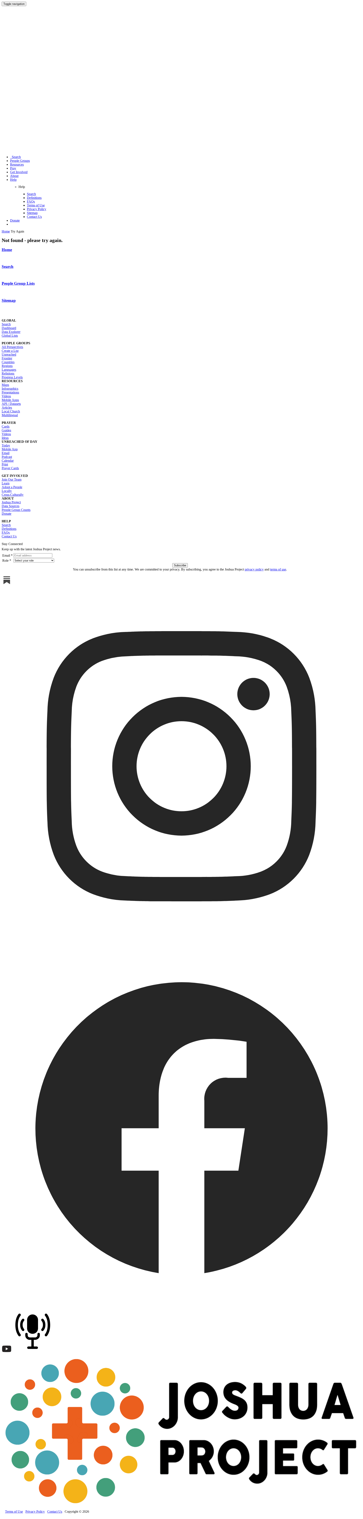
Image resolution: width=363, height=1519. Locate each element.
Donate (15, 220)
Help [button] (13, 179)
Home (7, 249)
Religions (8, 373)
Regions (7, 366)
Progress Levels (12, 377)
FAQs (31, 201)
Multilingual (10, 415)
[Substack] (7, 584)
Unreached (9, 354)
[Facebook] (181, 1306)
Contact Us (34, 216)
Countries (8, 362)
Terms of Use (36, 205)
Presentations (10, 392)
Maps (5, 385)
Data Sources (10, 506)
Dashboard (9, 328)
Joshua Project (11, 502)
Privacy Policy (36, 209)
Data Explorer (11, 332)
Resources (17, 164)
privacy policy (254, 569)
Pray (13, 168)
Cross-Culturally (13, 494)
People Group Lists (18, 283)
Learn (5, 483)
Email (5, 453)
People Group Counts (16, 510)
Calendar (8, 460)
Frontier (7, 358)
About (14, 176)
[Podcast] (34, 1353)
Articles (7, 407)
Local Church (11, 411)
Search (15, 157)
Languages (9, 369)
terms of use (278, 569)
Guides (6, 430)
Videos (6, 396)
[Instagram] (181, 945)
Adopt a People (12, 487)
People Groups (20, 160)
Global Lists (10, 335)
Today (6, 445)
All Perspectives (12, 347)
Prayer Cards (10, 468)
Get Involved (19, 172)
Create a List (10, 350)
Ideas (5, 438)
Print (5, 464)
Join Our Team (11, 479)
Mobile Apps (10, 400)
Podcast (7, 457)
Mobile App (10, 449)
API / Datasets (11, 404)
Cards (5, 426)
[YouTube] (7, 1353)
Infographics (10, 388)
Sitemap (32, 213)
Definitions (34, 198)
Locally (7, 491)
